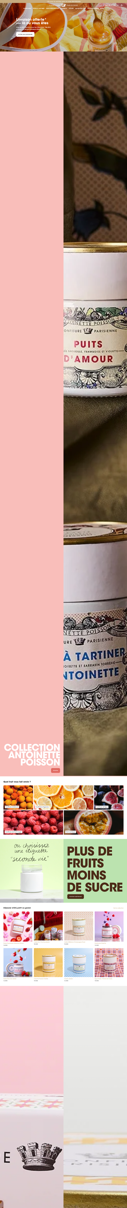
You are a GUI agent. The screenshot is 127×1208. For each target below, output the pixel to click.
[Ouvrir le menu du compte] (118, 5)
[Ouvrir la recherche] (114, 5)
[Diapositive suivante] (29, 926)
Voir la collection (118, 908)
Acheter (55, 770)
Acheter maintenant (75, 896)
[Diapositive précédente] (6, 926)
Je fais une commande (25, 34)
